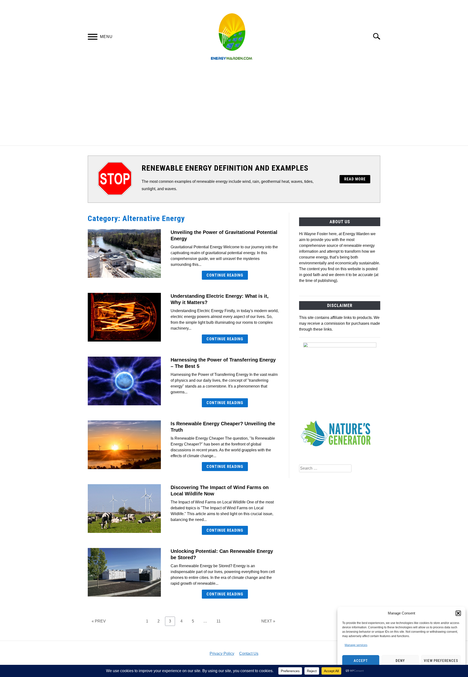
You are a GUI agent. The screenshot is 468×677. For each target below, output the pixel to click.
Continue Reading (224, 275)
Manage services (356, 645)
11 (220, 621)
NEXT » (268, 621)
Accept (361, 660)
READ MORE (355, 179)
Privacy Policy (222, 653)
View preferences (441, 660)
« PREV (99, 621)
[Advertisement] (234, 109)
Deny (400, 660)
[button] (458, 613)
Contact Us (248, 653)
